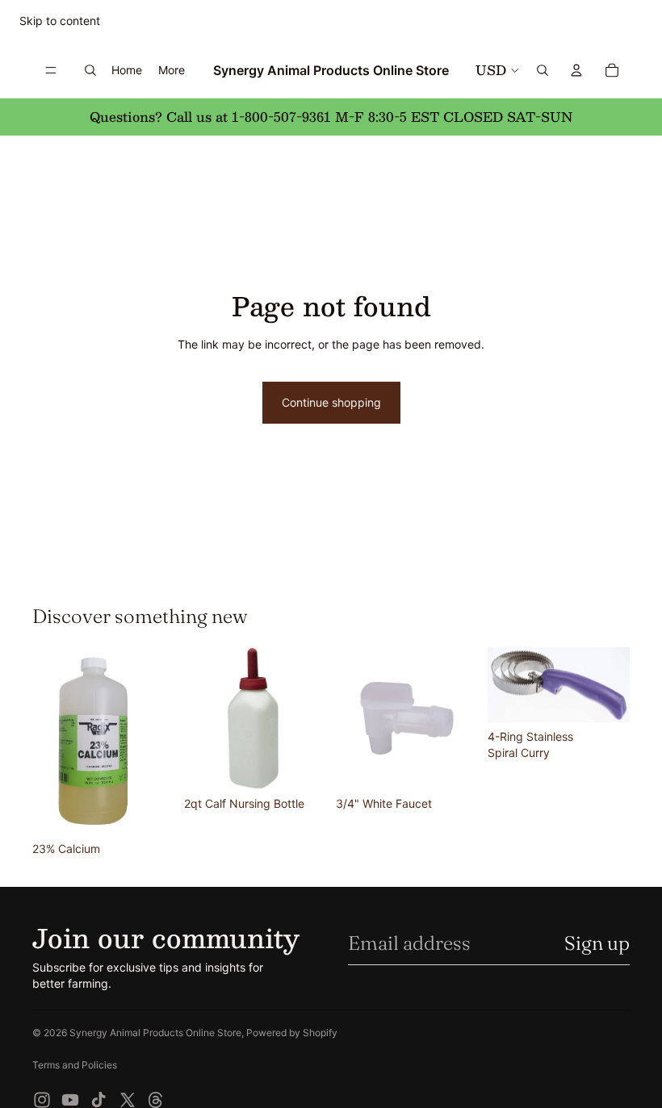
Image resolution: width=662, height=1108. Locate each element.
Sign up (597, 943)
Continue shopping (331, 402)
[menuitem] (171, 70)
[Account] (576, 70)
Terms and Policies (74, 1065)
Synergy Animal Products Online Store (155, 1032)
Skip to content (59, 20)
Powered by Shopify (291, 1032)
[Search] (90, 70)
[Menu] (50, 70)
